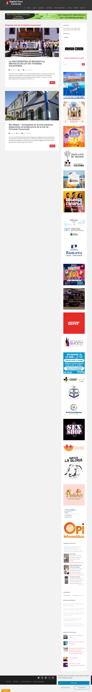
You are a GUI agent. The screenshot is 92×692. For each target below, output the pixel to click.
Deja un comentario (28, 70)
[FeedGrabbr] (74, 585)
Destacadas (49, 8)
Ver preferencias (82, 687)
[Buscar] (83, 64)
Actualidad (40, 8)
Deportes (76, 8)
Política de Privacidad (26, 681)
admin (20, 70)
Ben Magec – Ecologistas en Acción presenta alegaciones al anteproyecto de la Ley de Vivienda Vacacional (31, 126)
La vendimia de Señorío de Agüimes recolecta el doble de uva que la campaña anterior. (74, 609)
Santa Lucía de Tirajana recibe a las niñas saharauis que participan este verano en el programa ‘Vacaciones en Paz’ (73, 619)
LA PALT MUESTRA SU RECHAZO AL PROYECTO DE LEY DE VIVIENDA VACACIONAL (27, 63)
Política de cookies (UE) (38, 681)
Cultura (70, 8)
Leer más (52, 82)
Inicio (34, 8)
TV (24, 8)
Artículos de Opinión (59, 8)
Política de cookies (67, 677)
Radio (28, 8)
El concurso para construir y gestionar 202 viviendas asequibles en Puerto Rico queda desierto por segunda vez (73, 605)
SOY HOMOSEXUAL (73, 658)
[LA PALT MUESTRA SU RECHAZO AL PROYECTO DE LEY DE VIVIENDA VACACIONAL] (32, 42)
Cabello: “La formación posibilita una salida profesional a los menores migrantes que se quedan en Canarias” (73, 614)
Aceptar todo (74, 682)
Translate (82, 595)
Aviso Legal (15, 681)
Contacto (82, 8)
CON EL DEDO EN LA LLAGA (74, 58)
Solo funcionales (65, 687)
